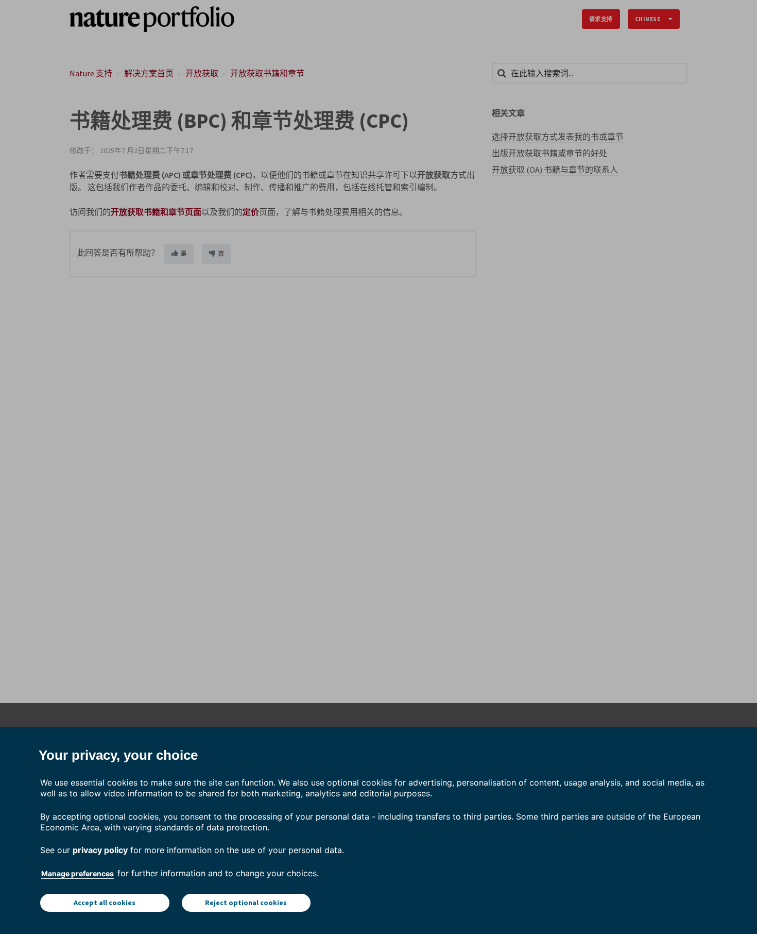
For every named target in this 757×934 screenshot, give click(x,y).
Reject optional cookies (246, 902)
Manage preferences (77, 873)
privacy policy (100, 850)
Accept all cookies (104, 902)
